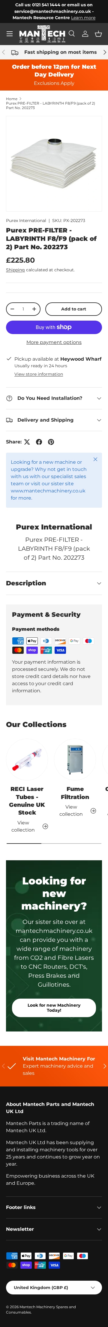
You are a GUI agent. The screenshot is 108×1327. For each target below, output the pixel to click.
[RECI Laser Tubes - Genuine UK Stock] (27, 759)
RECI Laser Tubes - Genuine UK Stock (27, 801)
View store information (38, 374)
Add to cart (73, 309)
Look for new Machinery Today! (54, 1007)
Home (11, 99)
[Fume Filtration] (75, 759)
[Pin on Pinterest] (51, 442)
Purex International (26, 220)
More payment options (54, 342)
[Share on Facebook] (39, 442)
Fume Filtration (75, 793)
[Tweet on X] (27, 442)
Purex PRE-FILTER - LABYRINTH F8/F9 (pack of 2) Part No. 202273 (50, 105)
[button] (98, 33)
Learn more (83, 17)
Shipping (15, 270)
